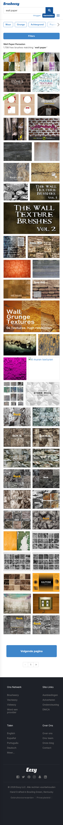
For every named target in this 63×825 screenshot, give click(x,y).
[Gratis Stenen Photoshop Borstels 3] (17, 82)
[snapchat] (39, 777)
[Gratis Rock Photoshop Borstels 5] (46, 561)
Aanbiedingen (50, 695)
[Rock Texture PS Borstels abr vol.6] (17, 624)
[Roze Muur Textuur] (15, 368)
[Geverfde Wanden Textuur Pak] (17, 61)
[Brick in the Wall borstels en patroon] (14, 247)
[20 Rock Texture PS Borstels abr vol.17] (17, 499)
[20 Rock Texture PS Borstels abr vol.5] (17, 478)
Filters (31, 36)
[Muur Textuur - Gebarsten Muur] (17, 269)
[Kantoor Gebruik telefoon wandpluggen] (46, 604)
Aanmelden (48, 15)
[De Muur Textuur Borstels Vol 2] (31, 218)
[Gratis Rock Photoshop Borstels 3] (46, 541)
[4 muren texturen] (44, 368)
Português (12, 742)
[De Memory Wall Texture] (48, 105)
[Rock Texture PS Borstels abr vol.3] (46, 624)
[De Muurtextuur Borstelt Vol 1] (45, 192)
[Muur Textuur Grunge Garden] (19, 345)
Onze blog (48, 742)
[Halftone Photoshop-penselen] (46, 582)
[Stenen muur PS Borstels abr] (15, 192)
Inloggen (37, 15)
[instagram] (34, 777)
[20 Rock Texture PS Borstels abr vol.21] (46, 416)
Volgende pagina (31, 651)
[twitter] (23, 777)
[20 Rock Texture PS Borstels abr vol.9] (46, 437)
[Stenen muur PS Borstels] (46, 289)
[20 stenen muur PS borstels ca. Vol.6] (44, 247)
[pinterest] (29, 777)
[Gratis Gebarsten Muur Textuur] (45, 172)
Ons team (48, 738)
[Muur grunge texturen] (31, 316)
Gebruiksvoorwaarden (22, 797)
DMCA (46, 709)
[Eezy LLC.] (31, 770)
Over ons (48, 733)
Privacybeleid (43, 797)
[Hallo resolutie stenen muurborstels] (43, 394)
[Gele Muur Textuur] (49, 345)
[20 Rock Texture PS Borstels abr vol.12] (46, 478)
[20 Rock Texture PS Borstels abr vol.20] (46, 458)
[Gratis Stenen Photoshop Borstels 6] (17, 582)
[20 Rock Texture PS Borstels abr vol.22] (46, 499)
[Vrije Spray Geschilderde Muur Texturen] (17, 604)
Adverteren (49, 699)
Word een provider (12, 711)
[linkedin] (45, 777)
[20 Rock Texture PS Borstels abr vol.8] (17, 437)
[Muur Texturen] (46, 269)
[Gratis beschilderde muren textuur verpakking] (16, 541)
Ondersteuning (51, 704)
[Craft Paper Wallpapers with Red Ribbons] (19, 105)
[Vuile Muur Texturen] (31, 151)
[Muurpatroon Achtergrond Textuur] (44, 129)
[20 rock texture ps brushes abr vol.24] (17, 520)
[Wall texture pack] (15, 129)
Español (11, 738)
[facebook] (17, 777)
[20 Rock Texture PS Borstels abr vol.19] (17, 458)
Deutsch (11, 747)
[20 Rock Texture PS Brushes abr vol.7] (46, 520)
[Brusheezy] (11, 4)
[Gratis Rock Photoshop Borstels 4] (17, 561)
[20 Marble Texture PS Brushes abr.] (46, 82)
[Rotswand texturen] (16, 172)
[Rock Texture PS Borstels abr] (17, 416)
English (11, 733)
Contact (47, 747)
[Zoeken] (49, 10)
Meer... (11, 752)
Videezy (11, 704)
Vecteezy (12, 699)
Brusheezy (13, 695)
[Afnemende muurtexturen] (13, 394)
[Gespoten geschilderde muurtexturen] (46, 61)
